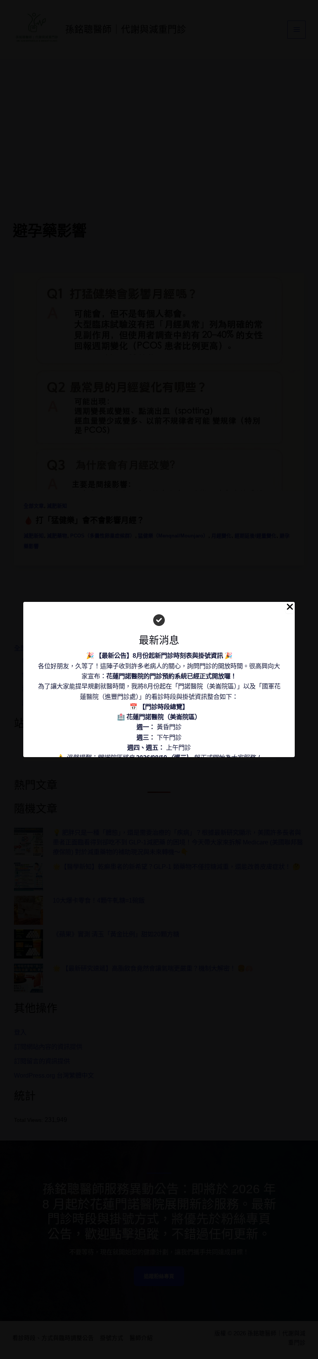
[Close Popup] (290, 608)
